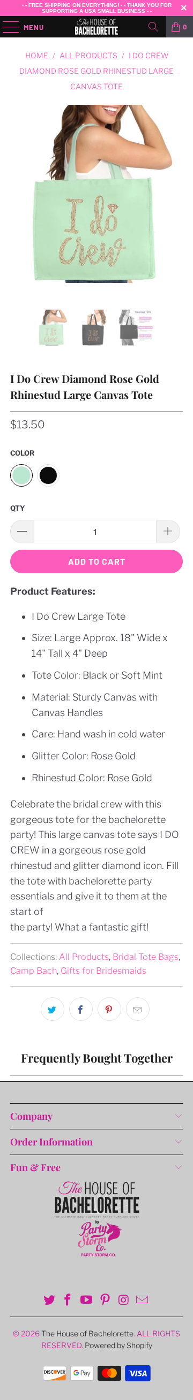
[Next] (172, 207)
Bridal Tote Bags (146, 956)
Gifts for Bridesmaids (103, 970)
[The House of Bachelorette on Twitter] (49, 1301)
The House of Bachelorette (87, 1333)
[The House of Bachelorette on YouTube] (87, 1301)
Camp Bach (33, 970)
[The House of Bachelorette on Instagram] (124, 1301)
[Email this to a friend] (138, 1009)
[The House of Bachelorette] (96, 26)
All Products (84, 956)
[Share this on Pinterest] (109, 1009)
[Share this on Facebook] (81, 1009)
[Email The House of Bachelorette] (143, 1301)
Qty (17, 508)
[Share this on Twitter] (52, 1009)
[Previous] (20, 207)
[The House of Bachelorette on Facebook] (68, 1301)
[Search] (153, 26)
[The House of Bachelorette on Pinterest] (106, 1301)
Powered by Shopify (118, 1345)
